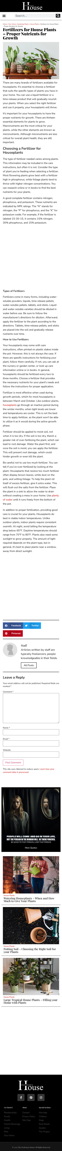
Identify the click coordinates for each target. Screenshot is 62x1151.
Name (6, 728)
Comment (8, 692)
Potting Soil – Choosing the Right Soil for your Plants (30, 950)
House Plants (34, 24)
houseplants (10, 405)
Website (7, 750)
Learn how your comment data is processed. (28, 771)
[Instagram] (41, 1097)
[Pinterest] (30, 1097)
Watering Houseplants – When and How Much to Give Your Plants (29, 899)
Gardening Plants (23, 24)
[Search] (58, 16)
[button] (4, 15)
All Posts (29, 665)
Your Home (12, 24)
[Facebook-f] (21, 1097)
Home (5, 24)
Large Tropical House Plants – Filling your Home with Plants (31, 1001)
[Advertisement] (31, 257)
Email (6, 739)
